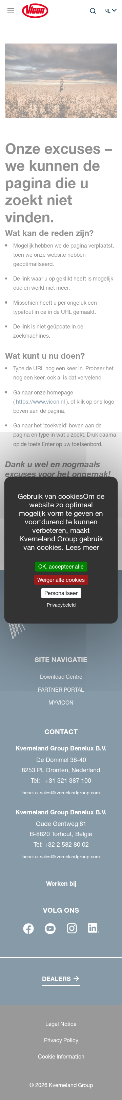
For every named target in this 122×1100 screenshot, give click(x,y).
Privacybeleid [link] (61, 605)
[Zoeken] (88, 39)
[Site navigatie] (11, 11)
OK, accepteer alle (61, 566)
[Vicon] (35, 10)
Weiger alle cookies (61, 579)
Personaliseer (61, 593)
